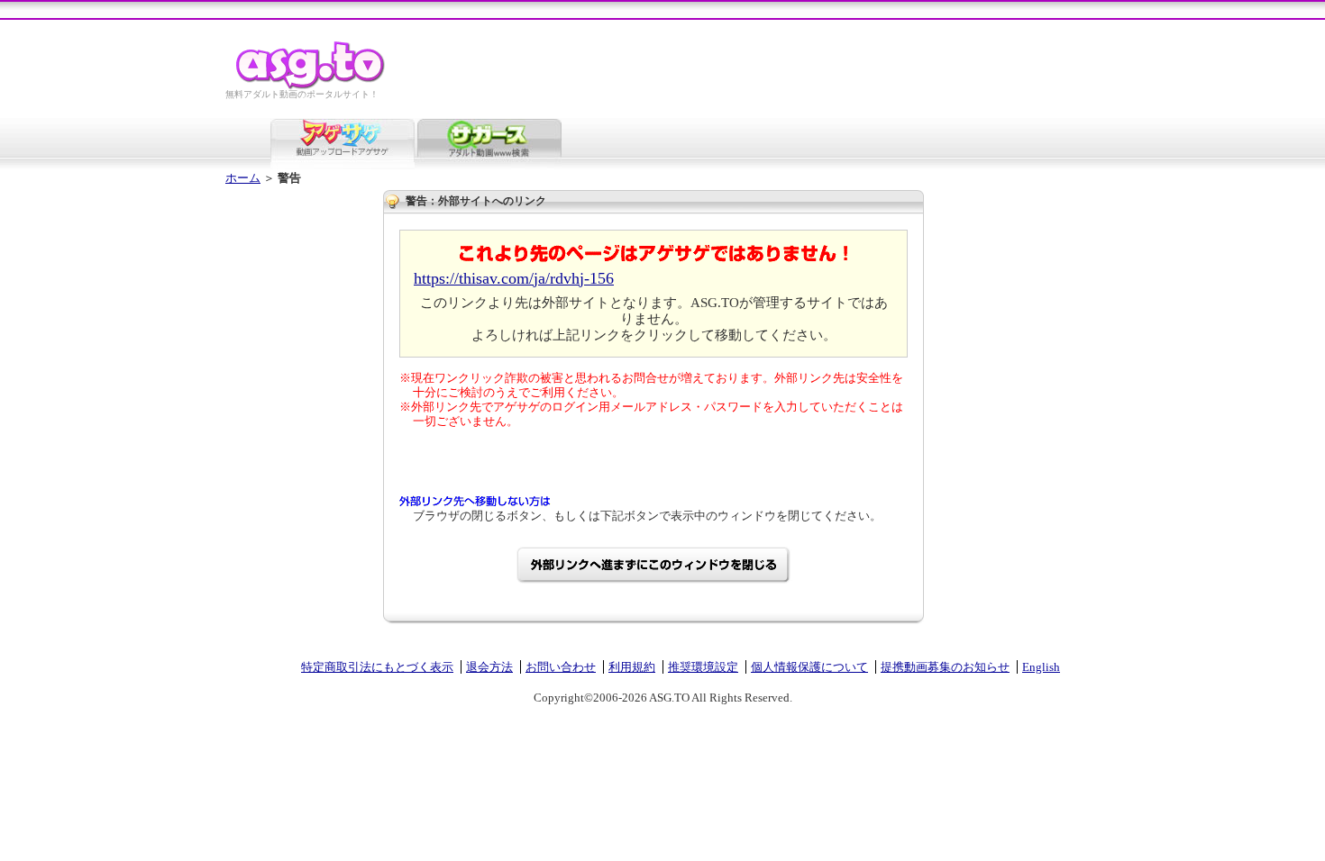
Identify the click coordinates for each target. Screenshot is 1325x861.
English (1041, 667)
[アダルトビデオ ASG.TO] (311, 86)
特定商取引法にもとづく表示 (377, 667)
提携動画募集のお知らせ (945, 667)
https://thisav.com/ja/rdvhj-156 (514, 278)
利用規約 (631, 667)
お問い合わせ (560, 667)
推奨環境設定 (703, 667)
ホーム (242, 178)
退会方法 (489, 667)
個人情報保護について (809, 667)
